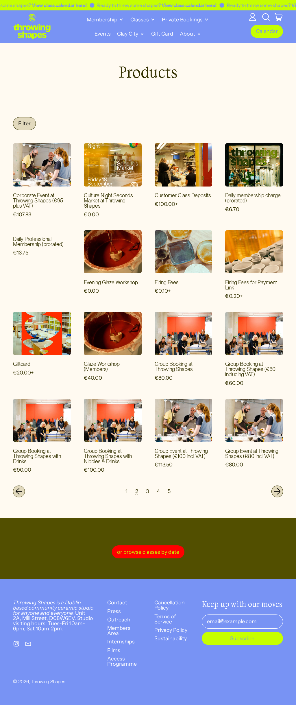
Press (114, 611)
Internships (121, 641)
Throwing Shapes (48, 681)
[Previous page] (19, 491)
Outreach (118, 620)
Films (113, 650)
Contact (117, 602)
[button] (265, 17)
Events (103, 34)
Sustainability (170, 638)
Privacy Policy (170, 630)
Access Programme (122, 661)
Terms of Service (165, 619)
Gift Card (162, 34)
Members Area (118, 630)
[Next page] (277, 491)
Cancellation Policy (169, 605)
